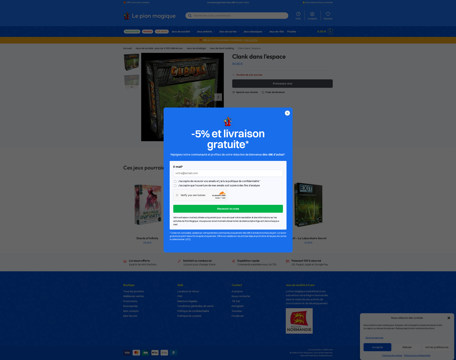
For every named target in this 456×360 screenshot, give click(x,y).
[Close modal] (287, 113)
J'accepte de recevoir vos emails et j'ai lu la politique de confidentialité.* (219, 181)
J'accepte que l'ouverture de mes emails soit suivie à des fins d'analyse (219, 185)
